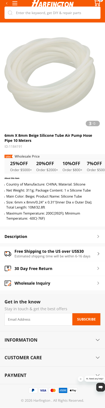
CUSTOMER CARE (23, 357)
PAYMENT (15, 375)
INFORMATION (21, 340)
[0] (97, 5)
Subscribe (86, 319)
